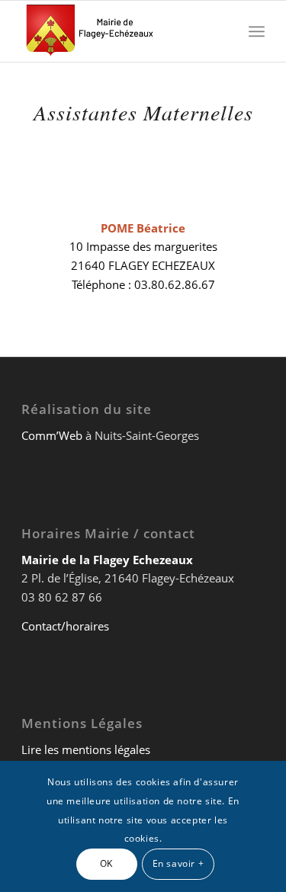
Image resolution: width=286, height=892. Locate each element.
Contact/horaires (65, 626)
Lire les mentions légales (85, 749)
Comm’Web (51, 435)
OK (106, 863)
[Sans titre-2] (118, 31)
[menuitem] (257, 31)
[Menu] (257, 31)
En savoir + (178, 863)
